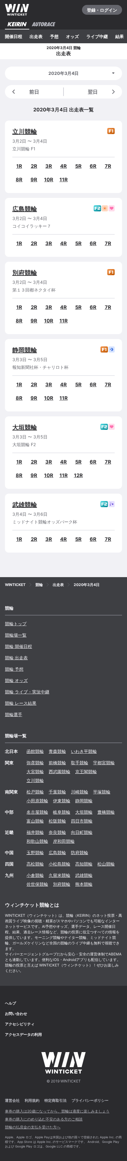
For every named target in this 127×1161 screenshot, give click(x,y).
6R (93, 166)
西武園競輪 (59, 771)
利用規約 (32, 1100)
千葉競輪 (57, 791)
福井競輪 (35, 832)
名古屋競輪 (37, 812)
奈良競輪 (57, 832)
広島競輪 (24, 209)
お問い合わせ (16, 1013)
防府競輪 (79, 852)
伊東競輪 (61, 800)
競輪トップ (16, 623)
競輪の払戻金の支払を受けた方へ (32, 1127)
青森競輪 (57, 751)
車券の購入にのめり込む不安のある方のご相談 (44, 1119)
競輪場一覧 (16, 635)
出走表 (36, 36)
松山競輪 (106, 863)
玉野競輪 (35, 852)
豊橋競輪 (106, 812)
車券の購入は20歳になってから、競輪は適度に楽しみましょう (57, 1111)
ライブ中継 (97, 36)
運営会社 (12, 1100)
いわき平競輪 (84, 751)
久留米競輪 (59, 875)
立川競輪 (24, 131)
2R (34, 166)
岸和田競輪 (64, 841)
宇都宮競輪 (104, 762)
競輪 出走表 (16, 657)
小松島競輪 (59, 863)
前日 (34, 92)
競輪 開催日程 (18, 646)
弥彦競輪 (35, 762)
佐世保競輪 (37, 884)
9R (34, 179)
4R (63, 166)
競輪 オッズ (16, 680)
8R (19, 179)
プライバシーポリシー (90, 1100)
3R (48, 166)
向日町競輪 (81, 832)
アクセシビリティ (20, 1024)
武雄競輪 (24, 504)
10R (48, 179)
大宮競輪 (35, 771)
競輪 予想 (14, 669)
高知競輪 (83, 863)
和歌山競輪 (37, 841)
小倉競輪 (35, 875)
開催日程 (13, 36)
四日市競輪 (81, 821)
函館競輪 (35, 751)
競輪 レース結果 (20, 703)
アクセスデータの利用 (23, 1034)
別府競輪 (24, 272)
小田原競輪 (37, 800)
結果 (119, 36)
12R (78, 475)
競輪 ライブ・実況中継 (27, 691)
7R (108, 166)
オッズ (72, 36)
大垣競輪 (24, 427)
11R (63, 179)
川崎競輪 (79, 791)
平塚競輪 (101, 791)
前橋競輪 (57, 762)
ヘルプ (10, 1003)
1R (19, 166)
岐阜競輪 (61, 812)
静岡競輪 (24, 350)
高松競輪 (35, 863)
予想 (54, 36)
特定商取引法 (55, 1100)
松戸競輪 (35, 791)
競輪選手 (13, 714)
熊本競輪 (83, 884)
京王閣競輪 (86, 771)
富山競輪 (35, 821)
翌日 (93, 92)
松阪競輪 (57, 821)
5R (78, 166)
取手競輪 (79, 762)
